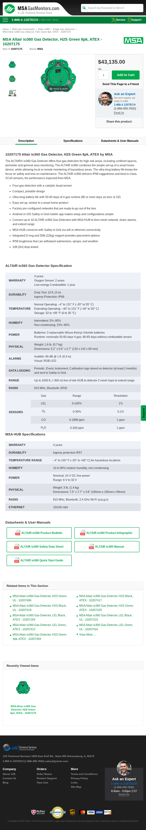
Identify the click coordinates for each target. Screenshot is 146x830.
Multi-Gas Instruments (23, 29)
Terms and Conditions (84, 774)
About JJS (9, 774)
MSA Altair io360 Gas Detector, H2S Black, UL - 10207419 (39, 607)
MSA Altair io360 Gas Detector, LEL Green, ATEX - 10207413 (39, 627)
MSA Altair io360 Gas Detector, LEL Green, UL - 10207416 (106, 627)
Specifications (73, 140)
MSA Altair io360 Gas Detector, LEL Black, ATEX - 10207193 (39, 617)
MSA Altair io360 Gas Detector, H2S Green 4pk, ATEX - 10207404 (39, 636)
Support (136, 19)
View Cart (42, 782)
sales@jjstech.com (56, 761)
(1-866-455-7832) (48, 19)
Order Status (44, 774)
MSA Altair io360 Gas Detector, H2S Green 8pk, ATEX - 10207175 (23, 709)
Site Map (76, 786)
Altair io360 (44, 29)
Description (26, 140)
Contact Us (9, 778)
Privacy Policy (79, 778)
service (120, 19)
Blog (5, 782)
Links (74, 782)
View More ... (87, 634)
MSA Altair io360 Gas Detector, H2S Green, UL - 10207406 (40, 598)
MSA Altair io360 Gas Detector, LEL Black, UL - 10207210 (105, 617)
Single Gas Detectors (64, 29)
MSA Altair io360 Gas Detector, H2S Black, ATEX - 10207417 (106, 598)
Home (6, 29)
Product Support (47, 778)
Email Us (119, 112)
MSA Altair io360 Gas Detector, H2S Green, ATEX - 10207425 (106, 607)
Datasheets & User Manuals (120, 140)
